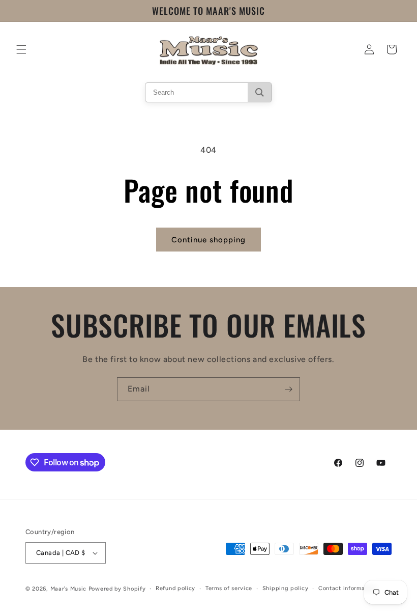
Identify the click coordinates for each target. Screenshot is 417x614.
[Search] (260, 92)
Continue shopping (208, 239)
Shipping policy (285, 588)
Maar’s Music (68, 588)
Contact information (347, 588)
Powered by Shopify (117, 588)
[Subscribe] (288, 389)
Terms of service (228, 588)
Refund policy (175, 588)
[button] (21, 49)
